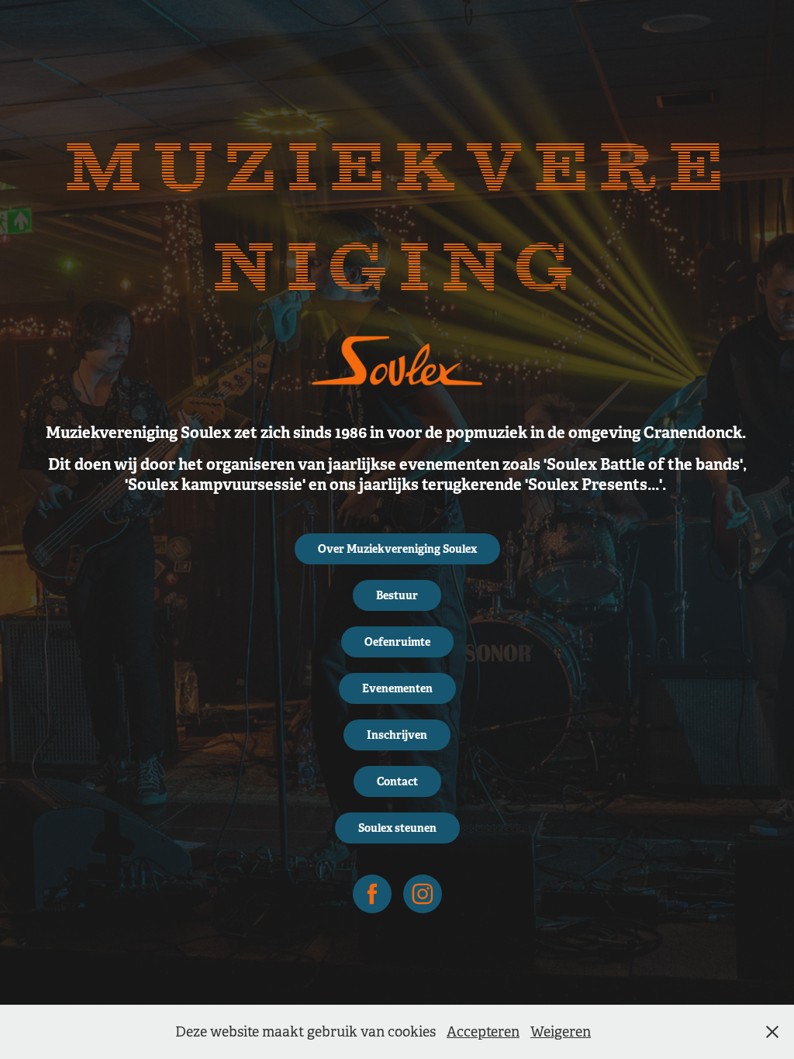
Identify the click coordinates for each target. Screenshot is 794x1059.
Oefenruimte (397, 642)
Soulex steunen (397, 828)
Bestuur (397, 595)
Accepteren (483, 1031)
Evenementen (397, 688)
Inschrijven (397, 735)
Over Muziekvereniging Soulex (397, 549)
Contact (397, 781)
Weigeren (560, 1031)
